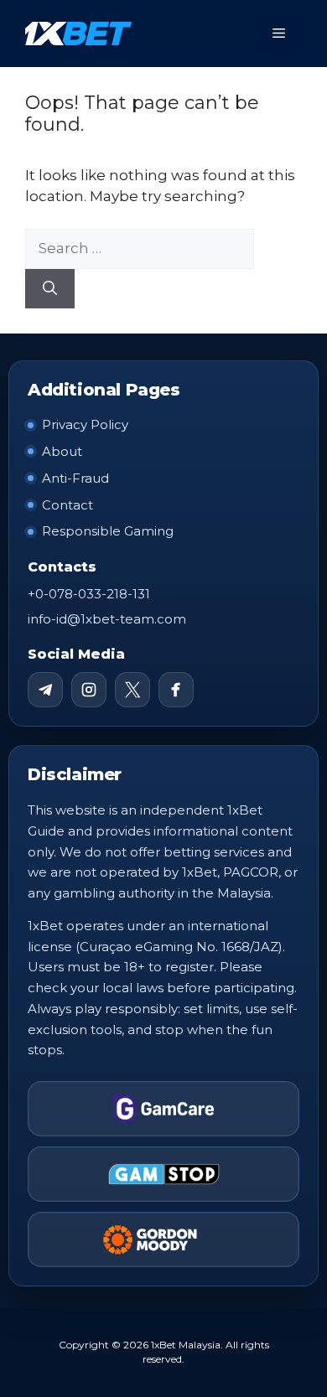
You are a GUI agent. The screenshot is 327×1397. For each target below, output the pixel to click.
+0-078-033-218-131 (89, 594)
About (62, 451)
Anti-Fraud (75, 478)
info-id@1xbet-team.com (107, 619)
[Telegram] (45, 689)
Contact (67, 505)
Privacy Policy (85, 424)
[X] (132, 689)
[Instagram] (88, 689)
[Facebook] (176, 689)
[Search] (50, 289)
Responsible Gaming (108, 531)
